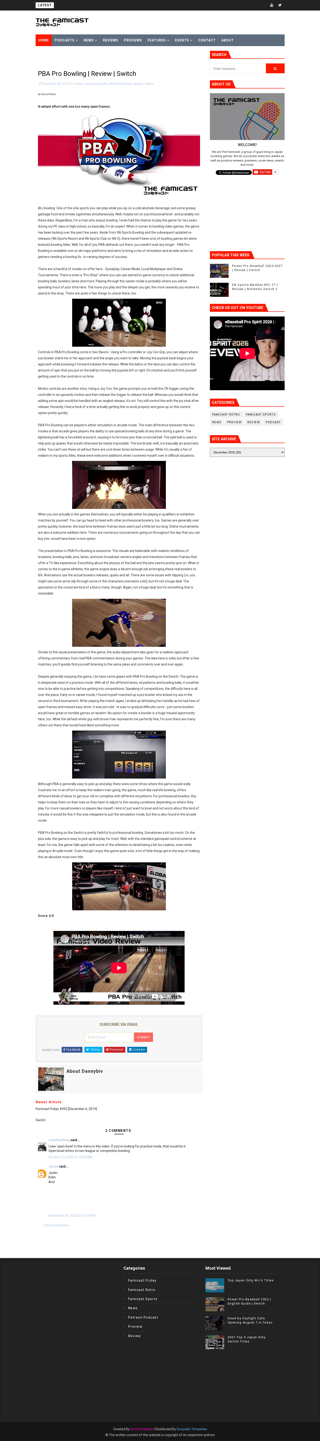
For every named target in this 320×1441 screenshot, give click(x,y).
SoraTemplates (141, 1429)
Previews (133, 40)
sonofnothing (59, 1140)
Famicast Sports (96, 83)
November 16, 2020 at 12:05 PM (71, 1215)
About (227, 40)
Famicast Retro (226, 414)
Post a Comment (56, 1225)
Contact (207, 40)
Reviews (110, 40)
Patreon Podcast (143, 1317)
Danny (79, 83)
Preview (234, 422)
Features (157, 40)
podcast (273, 422)
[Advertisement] (90, 58)
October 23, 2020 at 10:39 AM (70, 1157)
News (89, 40)
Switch (149, 83)
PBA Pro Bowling (120, 83)
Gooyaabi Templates (192, 1429)
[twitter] (279, 5)
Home (43, 40)
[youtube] (271, 5)
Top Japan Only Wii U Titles (251, 1280)
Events (182, 40)
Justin (53, 1166)
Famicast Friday (142, 1280)
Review (138, 83)
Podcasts (64, 40)
